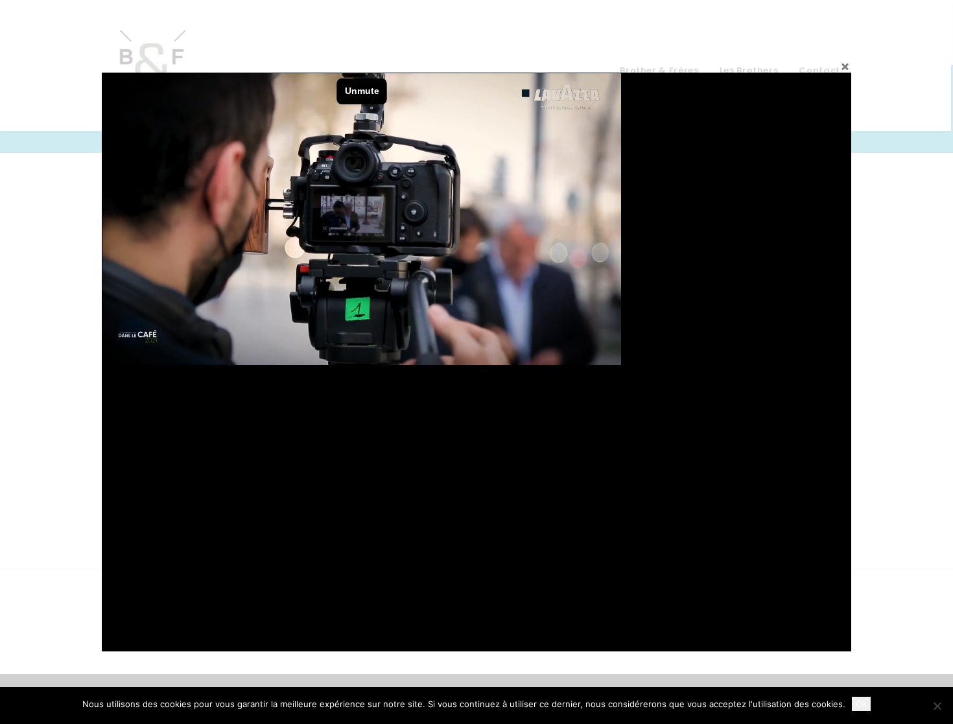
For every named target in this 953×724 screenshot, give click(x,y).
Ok (861, 704)
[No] (936, 705)
